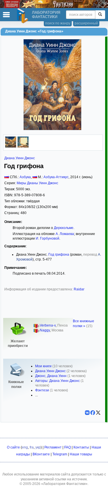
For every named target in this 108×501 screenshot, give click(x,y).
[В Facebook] (92, 412)
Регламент (53, 447)
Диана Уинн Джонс (19, 158)
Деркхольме (63, 228)
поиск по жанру (57, 23)
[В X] (98, 412)
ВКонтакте (41, 454)
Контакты (81, 447)
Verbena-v (48, 325)
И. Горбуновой (47, 238)
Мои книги (43, 366)
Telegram (59, 454)
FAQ (67, 447)
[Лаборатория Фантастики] (23, 16)
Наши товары (81, 454)
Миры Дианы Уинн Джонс (37, 183)
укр (38, 447)
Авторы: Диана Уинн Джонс (57, 381)
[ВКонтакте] (87, 412)
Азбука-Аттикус (56, 177)
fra (32, 447)
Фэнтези (42, 390)
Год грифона (58, 255)
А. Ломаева (65, 234)
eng (25, 447)
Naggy (45, 330)
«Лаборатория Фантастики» (64, 484)
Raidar (79, 289)
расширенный (86, 23)
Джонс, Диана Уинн (51, 376)
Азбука (25, 177)
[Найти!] (100, 14)
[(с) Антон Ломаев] (10, 147)
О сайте (13, 447)
